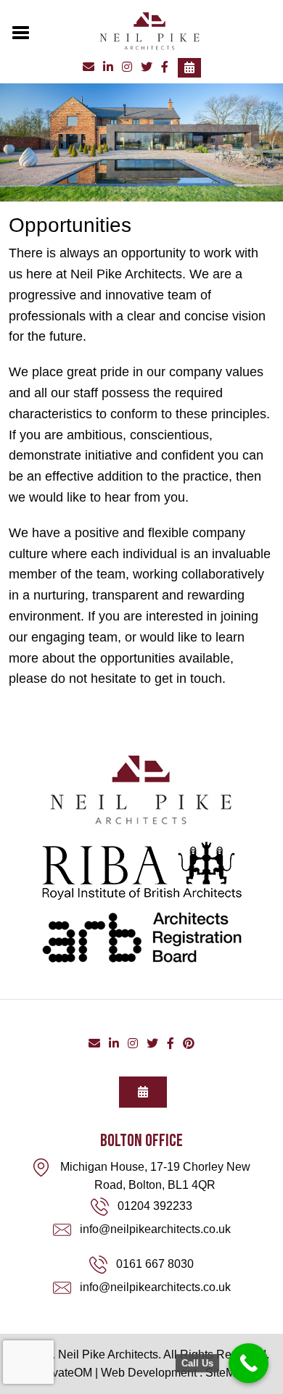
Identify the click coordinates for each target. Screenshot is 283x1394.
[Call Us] (248, 1363)
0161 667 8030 (155, 1264)
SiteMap (226, 1372)
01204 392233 (155, 1206)
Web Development (149, 1372)
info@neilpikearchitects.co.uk (155, 1229)
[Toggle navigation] (21, 31)
